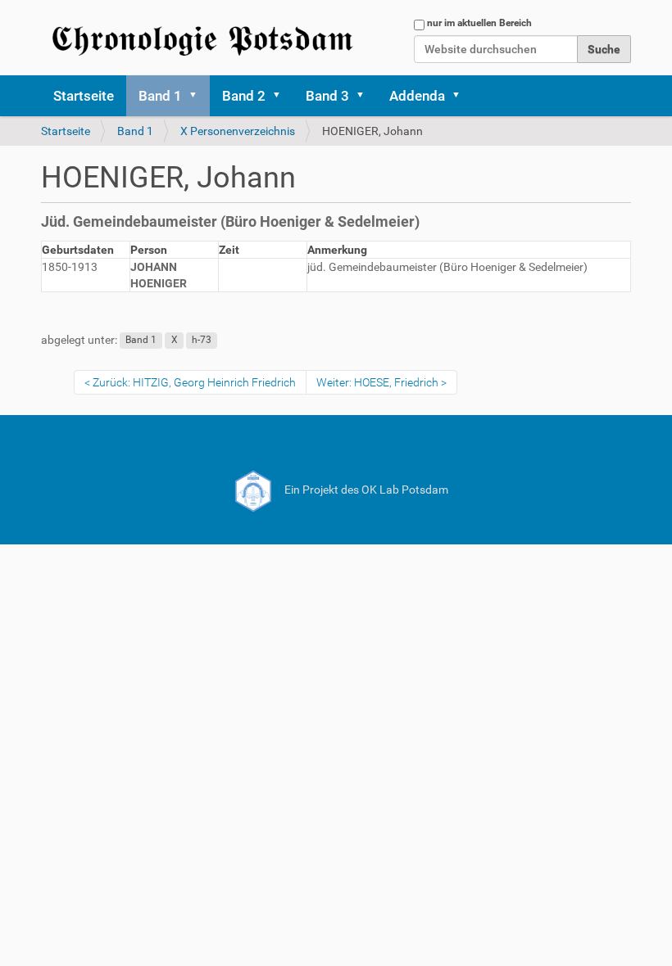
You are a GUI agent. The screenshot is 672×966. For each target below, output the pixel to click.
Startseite (83, 96)
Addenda (417, 96)
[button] (198, 95)
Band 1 (160, 96)
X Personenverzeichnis (237, 131)
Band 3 (327, 96)
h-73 (201, 340)
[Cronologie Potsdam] (205, 37)
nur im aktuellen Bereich (479, 23)
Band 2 (244, 96)
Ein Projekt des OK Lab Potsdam (365, 489)
